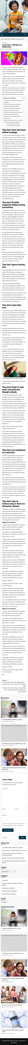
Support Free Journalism (14, 123)
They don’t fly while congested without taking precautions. (12, 105)
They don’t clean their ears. (11, 110)
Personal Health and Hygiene (9, 891)
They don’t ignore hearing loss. (12, 108)
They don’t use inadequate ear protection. (12, 117)
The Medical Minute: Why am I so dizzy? (12, 719)
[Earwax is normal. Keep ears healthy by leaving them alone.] (14, 757)
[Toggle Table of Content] (22, 98)
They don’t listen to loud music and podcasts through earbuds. (13, 113)
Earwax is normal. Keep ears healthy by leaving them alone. (12, 854)
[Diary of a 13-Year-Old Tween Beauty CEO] (14, 994)
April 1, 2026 (9, 771)
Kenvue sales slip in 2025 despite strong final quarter (14, 861)
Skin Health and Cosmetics (9, 894)
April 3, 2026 (9, 721)
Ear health (4, 42)
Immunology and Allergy (8, 888)
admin (4, 49)
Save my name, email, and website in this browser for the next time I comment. (13, 824)
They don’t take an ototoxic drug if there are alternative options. (13, 121)
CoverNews (22, 1040)
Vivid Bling (4, 902)
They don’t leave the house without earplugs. (13, 101)
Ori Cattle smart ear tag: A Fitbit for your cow (14, 743)
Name (4, 809)
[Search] (25, 34)
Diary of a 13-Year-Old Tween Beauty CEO (13, 858)
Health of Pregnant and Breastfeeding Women (12, 884)
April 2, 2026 (9, 745)
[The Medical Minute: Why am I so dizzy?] (14, 709)
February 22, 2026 (10, 1006)
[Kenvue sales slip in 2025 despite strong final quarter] (14, 1019)
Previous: (14, 682)
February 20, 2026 (10, 1033)
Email (17, 809)
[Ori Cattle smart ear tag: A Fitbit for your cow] (14, 733)
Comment (5, 788)
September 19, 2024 (12, 49)
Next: (14, 688)
